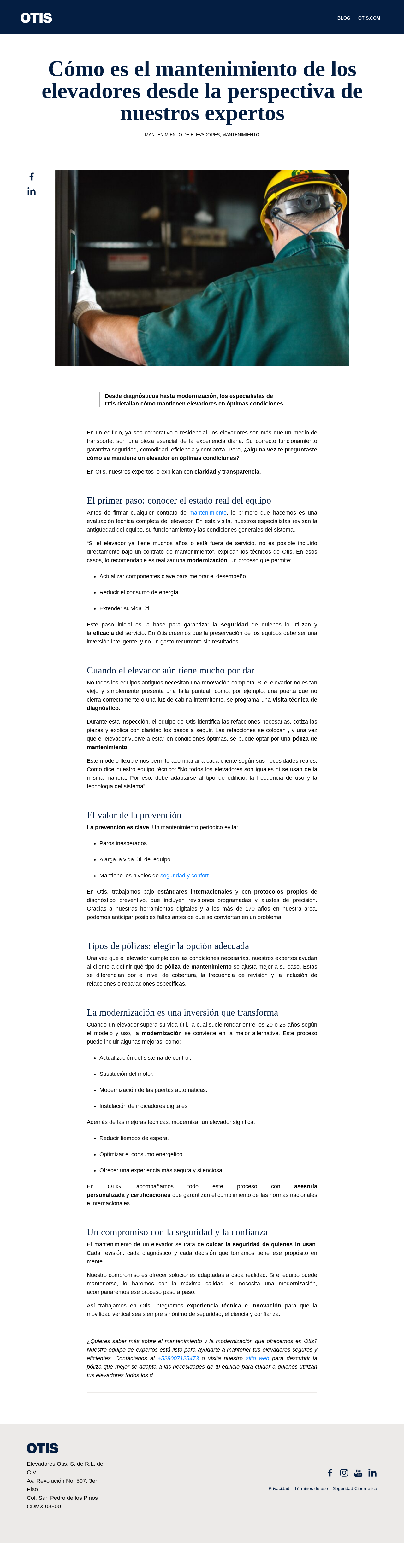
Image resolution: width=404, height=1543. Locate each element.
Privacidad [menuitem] (279, 1488)
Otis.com (369, 17)
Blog (343, 17)
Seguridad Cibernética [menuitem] (355, 1488)
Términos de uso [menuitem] (311, 1488)
